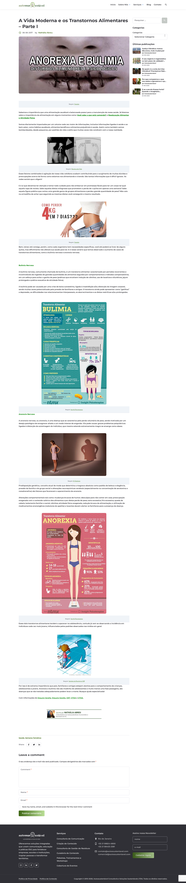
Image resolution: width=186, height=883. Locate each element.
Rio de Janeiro (105, 839)
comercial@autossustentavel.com (114, 854)
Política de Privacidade (28, 879)
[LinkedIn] (26, 865)
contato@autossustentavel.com (113, 851)
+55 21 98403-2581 (106, 847)
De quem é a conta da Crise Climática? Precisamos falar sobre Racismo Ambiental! (153, 70)
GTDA (73, 698)
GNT (68, 698)
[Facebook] (31, 865)
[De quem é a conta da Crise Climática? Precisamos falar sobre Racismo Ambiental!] (137, 71)
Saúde (21, 738)
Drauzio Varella (44, 698)
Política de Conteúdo (48, 879)
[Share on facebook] (29, 745)
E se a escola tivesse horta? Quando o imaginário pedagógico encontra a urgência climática (153, 90)
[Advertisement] (150, 113)
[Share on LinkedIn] (39, 745)
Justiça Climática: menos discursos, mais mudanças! (153, 50)
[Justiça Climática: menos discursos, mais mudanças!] (137, 51)
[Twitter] (37, 865)
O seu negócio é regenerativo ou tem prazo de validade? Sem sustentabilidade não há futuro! (154, 60)
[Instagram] (21, 865)
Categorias (137, 33)
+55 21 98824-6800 (106, 844)
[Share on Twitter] (34, 745)
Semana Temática (33, 738)
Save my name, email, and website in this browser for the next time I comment (57, 807)
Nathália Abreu (45, 33)
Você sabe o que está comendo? (91, 115)
